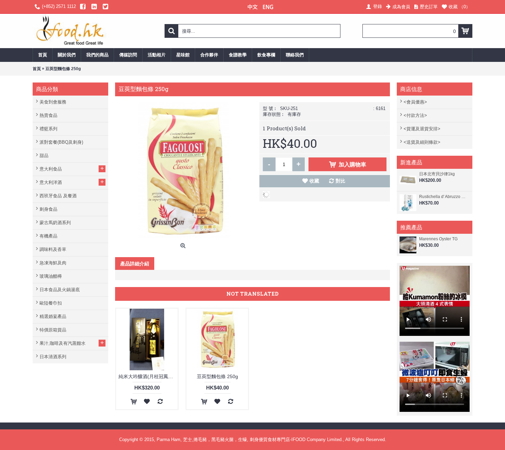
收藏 (314, 181)
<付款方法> (415, 115)
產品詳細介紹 (134, 263)
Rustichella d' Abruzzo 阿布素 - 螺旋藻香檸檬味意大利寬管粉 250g (444, 196)
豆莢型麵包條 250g (217, 376)
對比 (340, 181)
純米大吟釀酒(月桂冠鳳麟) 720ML (148, 376)
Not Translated (252, 293)
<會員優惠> (415, 102)
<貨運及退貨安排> (422, 128)
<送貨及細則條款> (422, 142)
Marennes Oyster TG (438, 239)
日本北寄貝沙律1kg (437, 174)
